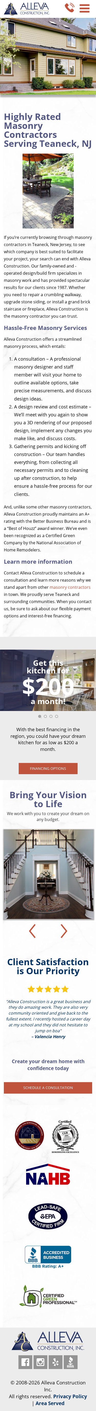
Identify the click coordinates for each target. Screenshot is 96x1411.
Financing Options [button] (48, 768)
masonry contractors (70, 587)
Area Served (50, 1403)
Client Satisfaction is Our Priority (48, 966)
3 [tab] (52, 717)
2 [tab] (46, 717)
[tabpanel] (48, 712)
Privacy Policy (70, 1396)
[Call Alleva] (69, 7)
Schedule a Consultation (48, 1087)
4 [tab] (58, 717)
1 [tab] (41, 717)
